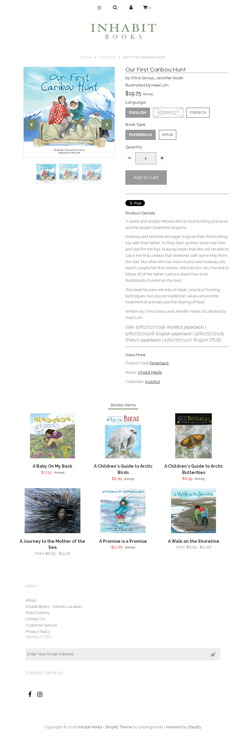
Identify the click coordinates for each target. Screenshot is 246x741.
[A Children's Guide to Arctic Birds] (123, 457)
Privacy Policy (38, 631)
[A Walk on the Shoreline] (193, 532)
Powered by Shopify (183, 727)
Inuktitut (107, 57)
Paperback (140, 134)
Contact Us (35, 619)
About (31, 600)
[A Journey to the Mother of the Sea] (52, 532)
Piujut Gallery (38, 612)
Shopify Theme (118, 727)
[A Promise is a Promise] (123, 532)
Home (86, 57)
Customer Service (41, 625)
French (198, 112)
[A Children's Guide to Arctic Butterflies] (193, 457)
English (137, 112)
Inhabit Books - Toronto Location (54, 606)
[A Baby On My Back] (52, 457)
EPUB (167, 134)
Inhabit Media (150, 372)
